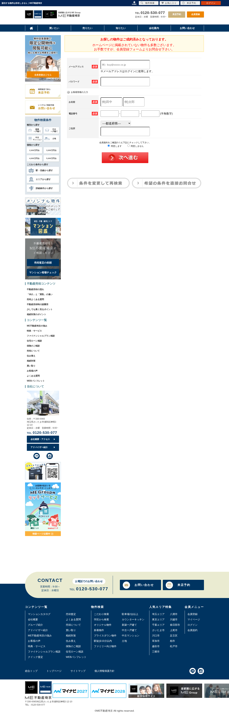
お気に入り (171, 3)
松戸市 (173, 646)
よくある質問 (33, 376)
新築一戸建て (129, 624)
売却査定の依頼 (43, 262)
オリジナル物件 (102, 624)
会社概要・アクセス (40, 439)
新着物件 (99, 630)
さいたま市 (158, 630)
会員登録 (195, 14)
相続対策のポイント (36, 314)
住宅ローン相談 (34, 341)
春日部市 (175, 624)
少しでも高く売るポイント (40, 309)
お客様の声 (32, 371)
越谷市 (156, 646)
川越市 (173, 619)
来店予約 (176, 14)
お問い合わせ (144, 584)
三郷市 (156, 651)
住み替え (31, 356)
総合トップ (31, 670)
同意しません (137, 146)
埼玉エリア (158, 614)
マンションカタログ (39, 614)
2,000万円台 (34, 150)
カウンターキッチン (133, 619)
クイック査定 (35, 657)
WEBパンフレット (36, 381)
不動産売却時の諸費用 (37, 304)
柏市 (172, 640)
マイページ (193, 619)
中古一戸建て (129, 630)
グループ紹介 (35, 624)
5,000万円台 (51, 158)
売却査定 (71, 614)
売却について (33, 351)
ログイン (192, 624)
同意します (116, 146)
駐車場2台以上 (130, 614)
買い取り (31, 366)
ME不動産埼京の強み (37, 326)
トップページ (54, 670)
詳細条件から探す (44, 188)
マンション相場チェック (43, 272)
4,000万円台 (34, 158)
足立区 (173, 635)
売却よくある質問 (35, 299)
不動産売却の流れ (35, 289)
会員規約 (192, 630)
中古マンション (130, 635)
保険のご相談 (33, 346)
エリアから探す (43, 179)
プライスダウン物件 (105, 635)
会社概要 (33, 619)
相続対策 (31, 361)
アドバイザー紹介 (39, 447)
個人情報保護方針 (104, 670)
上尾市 (173, 630)
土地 (124, 640)
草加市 (156, 640)
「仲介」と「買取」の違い (40, 294)
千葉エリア (158, 624)
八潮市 (173, 614)
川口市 (156, 635)
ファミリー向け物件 (105, 646)
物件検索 (150, 3)
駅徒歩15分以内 (103, 640)
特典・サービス (34, 331)
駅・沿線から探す (44, 170)
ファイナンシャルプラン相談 (41, 336)
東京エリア (158, 619)
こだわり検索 (101, 614)
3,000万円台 (51, 150)
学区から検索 (101, 619)
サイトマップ (78, 670)
